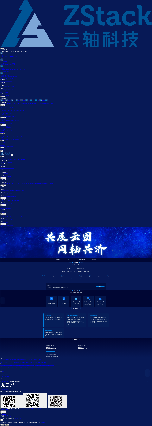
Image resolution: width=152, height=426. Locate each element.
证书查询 (6, 130)
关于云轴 (2, 133)
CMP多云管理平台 (4, 92)
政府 (1, 181)
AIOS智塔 (14, 159)
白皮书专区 (2, 112)
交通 (11, 181)
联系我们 (18, 136)
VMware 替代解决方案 (5, 103)
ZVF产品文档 (9, 110)
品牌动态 (2, 137)
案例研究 (10, 113)
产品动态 (6, 139)
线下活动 (15, 139)
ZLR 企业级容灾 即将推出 (40, 362)
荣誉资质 (6, 136)
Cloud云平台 (3, 81)
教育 (9, 181)
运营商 (4, 181)
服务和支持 (3, 117)
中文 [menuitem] (1, 142)
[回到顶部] (1, 420)
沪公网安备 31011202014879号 (35, 408)
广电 (23, 181)
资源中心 (2, 105)
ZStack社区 (2, 122)
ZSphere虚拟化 (9, 81)
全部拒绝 (2, 424)
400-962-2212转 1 (8, 415)
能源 (7, 181)
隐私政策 (6, 409)
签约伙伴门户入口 (6, 126)
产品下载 (2, 106)
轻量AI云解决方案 (15, 103)
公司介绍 (2, 136)
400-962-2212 (5, 389)
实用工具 (2, 114)
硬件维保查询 (7, 120)
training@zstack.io (5, 378)
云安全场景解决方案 (31, 103)
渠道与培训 (3, 124)
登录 (1, 143)
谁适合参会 (70, 259)
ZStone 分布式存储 (4, 86)
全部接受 (6, 424)
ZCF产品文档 (3, 110)
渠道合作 (2, 127)
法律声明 (2, 409)
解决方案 (2, 96)
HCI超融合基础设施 (21, 159)
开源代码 (2, 123)
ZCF (13, 107)
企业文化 (10, 136)
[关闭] (12, 155)
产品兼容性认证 (8, 127)
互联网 (20, 181)
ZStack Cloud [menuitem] (3, 146)
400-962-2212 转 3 (18, 418)
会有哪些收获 (82, 259)
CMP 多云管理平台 (31, 362)
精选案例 (2, 132)
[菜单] (1, 151)
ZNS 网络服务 (11, 86)
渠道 (1, 126)
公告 (12, 139)
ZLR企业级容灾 (5, 95)
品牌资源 (14, 136)
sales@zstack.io (5, 374)
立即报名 (100, 286)
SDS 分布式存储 (3, 362)
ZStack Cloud (3, 107)
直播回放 (19, 139)
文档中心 (2, 109)
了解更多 (43, 422)
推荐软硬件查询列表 (11, 116)
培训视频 (10, 130)
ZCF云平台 (2, 159)
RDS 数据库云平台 (23, 362)
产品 (2, 48)
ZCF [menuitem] (13, 146)
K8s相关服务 (13, 120)
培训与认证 (2, 129)
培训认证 (2, 130)
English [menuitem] (4, 142)
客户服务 (2, 120)
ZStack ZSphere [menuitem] (9, 146)
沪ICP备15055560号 (24, 408)
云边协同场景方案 (23, 103)
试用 (4, 143)
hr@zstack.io (4, 371)
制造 (13, 181)
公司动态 (2, 139)
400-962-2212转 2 (8, 416)
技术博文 (6, 123)
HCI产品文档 (21, 110)
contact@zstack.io (5, 381)
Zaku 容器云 (3, 89)
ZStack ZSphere (9, 107)
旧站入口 (10, 409)
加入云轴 (22, 136)
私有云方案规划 (3, 116)
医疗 (15, 181)
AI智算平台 (2, 83)
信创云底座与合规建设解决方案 (43, 103)
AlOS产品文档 (15, 110)
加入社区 (10, 123)
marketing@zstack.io (6, 376)
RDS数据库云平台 (9, 89)
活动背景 (58, 259)
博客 (9, 139)
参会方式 (94, 259)
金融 (17, 181)
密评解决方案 (52, 103)
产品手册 (6, 113)
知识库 (17, 120)
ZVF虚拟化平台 (8, 159)
